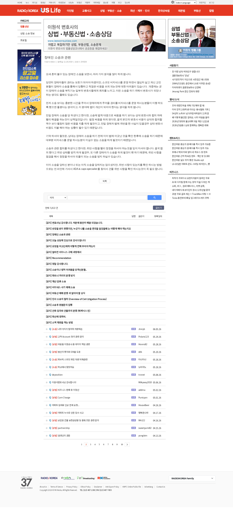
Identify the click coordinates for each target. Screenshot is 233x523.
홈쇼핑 (105, 2)
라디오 (34, 2)
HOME (19, 2)
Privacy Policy (71, 486)
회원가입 (202, 2)
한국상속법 (163, 11)
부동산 (79, 2)
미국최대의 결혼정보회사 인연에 (186, 87)
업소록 (127, 2)
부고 (119, 2)
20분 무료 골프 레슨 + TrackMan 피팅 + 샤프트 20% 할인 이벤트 (191, 195)
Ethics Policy (85, 486)
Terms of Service (56, 486)
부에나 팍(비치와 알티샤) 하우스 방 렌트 (189, 152)
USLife (71, 2)
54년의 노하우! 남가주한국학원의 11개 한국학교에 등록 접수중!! (190, 115)
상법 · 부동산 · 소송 (111, 11)
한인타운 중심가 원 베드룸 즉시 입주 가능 (190, 148)
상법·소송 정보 (27, 33)
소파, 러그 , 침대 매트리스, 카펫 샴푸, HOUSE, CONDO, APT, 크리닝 (188, 187)
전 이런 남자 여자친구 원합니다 (186, 71)
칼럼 (211, 11)
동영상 (43, 2)
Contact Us (160, 486)
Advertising (148, 486)
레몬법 (181, 11)
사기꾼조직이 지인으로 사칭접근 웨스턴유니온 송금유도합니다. (190, 81)
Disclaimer (98, 486)
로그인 (211, 2)
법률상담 (24, 26)
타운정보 (62, 2)
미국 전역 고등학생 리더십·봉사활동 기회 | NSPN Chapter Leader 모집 (191, 111)
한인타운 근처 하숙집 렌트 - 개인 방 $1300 (191, 156)
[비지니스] (192, 173)
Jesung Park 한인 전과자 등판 (185, 91)
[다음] (127, 444)
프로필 (23, 40)
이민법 (70, 11)
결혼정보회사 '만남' (180, 75)
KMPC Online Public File (132, 486)
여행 (113, 2)
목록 (105, 181)
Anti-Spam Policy (112, 486)
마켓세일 (96, 2)
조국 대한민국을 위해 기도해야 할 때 (188, 105)
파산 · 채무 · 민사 (139, 11)
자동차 (87, 2)
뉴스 (27, 2)
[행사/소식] (192, 100)
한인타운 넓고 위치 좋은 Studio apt (188, 160)
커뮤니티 (52, 2)
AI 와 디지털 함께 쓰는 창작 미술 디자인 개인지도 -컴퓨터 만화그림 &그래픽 (191, 183)
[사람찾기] (192, 66)
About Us (43, 486)
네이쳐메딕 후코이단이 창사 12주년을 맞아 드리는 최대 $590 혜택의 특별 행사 (191, 191)
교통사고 (86, 11)
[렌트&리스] (192, 139)
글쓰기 (158, 207)
